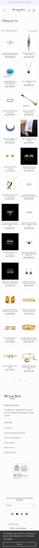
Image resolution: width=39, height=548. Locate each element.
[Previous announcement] (4, 2)
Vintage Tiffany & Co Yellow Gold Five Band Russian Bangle (29, 338)
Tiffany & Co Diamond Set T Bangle (10, 366)
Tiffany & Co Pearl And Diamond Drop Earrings (29, 282)
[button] (4, 10)
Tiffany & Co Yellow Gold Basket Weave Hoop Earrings (10, 310)
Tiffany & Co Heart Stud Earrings (10, 167)
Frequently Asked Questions (14, 433)
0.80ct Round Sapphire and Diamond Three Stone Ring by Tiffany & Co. (29, 254)
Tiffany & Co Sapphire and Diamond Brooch (10, 139)
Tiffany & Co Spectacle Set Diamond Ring (10, 253)
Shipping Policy (10, 452)
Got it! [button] (19, 544)
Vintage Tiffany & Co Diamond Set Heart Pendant (10, 195)
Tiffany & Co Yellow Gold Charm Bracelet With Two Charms (29, 367)
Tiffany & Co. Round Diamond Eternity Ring (10, 111)
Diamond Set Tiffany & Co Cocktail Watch (29, 54)
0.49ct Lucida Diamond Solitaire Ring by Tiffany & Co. (29, 195)
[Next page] (25, 381)
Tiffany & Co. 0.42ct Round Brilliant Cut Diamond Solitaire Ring (10, 224)
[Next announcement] (35, 2)
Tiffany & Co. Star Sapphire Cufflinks (29, 139)
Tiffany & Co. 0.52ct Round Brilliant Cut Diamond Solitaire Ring (29, 224)
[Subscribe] (32, 505)
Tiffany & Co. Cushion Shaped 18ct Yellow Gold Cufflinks (10, 282)
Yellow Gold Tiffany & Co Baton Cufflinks (10, 338)
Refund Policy (9, 447)
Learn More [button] (7, 539)
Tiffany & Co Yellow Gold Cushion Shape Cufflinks (29, 167)
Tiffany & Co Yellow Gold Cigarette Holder (29, 111)
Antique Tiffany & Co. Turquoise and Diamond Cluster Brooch (10, 83)
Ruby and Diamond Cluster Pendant (29, 82)
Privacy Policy (9, 443)
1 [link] (13, 381)
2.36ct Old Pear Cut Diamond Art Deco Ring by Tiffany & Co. (10, 54)
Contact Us (8, 428)
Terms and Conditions (12, 438)
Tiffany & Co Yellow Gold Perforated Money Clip (29, 310)
